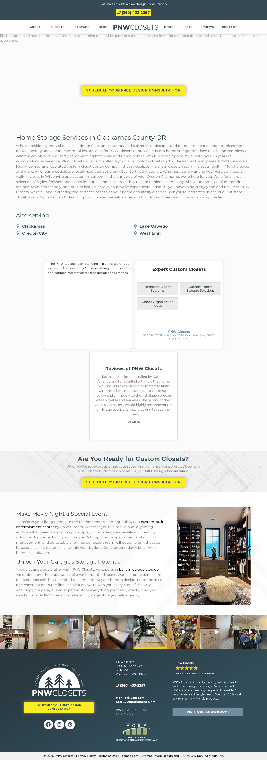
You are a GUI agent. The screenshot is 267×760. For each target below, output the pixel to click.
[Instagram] (59, 724)
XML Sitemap (143, 756)
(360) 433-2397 (135, 12)
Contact (229, 26)
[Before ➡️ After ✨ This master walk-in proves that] (83, 632)
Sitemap (125, 756)
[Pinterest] (70, 724)
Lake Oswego (154, 226)
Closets (58, 26)
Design (170, 26)
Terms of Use (107, 756)
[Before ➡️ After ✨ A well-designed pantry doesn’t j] (16, 632)
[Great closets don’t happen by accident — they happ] (250, 632)
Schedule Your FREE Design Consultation (133, 90)
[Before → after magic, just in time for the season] (183, 632)
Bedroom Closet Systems (157, 288)
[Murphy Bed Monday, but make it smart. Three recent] (217, 632)
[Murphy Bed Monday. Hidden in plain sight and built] (117, 632)
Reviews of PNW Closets (133, 368)
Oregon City (34, 233)
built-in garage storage (139, 569)
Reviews (207, 26)
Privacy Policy (86, 756)
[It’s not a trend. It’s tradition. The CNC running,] (150, 632)
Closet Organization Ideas (158, 303)
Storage (81, 26)
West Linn (150, 233)
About (35, 26)
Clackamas (33, 226)
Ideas (188, 26)
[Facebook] (48, 724)
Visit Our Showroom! (208, 712)
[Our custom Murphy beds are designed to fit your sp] (50, 632)
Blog (103, 26)
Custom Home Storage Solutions (200, 288)
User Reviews (207, 673)
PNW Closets (179, 332)
